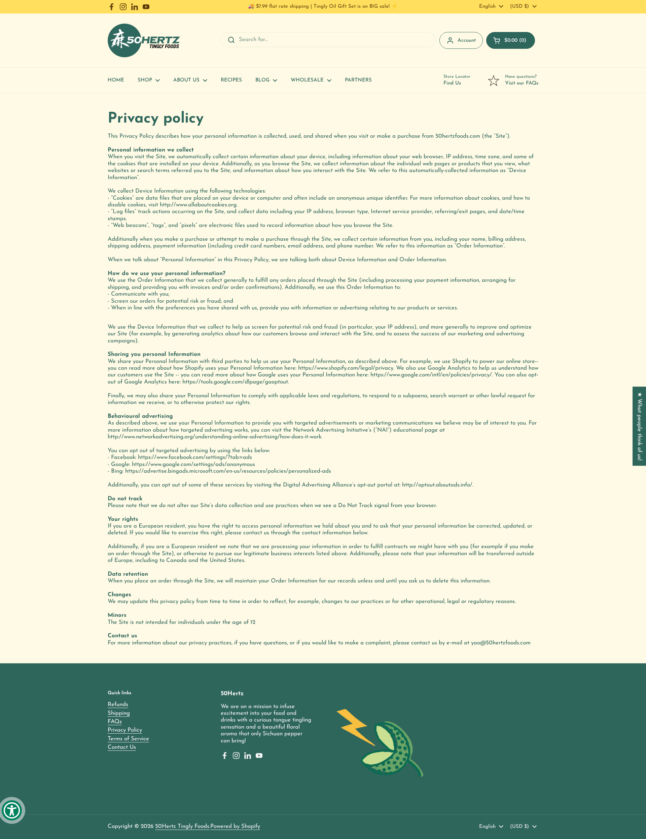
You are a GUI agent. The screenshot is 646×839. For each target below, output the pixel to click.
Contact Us (122, 747)
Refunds (118, 704)
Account (467, 40)
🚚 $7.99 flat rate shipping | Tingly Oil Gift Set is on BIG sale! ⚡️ (323, 6)
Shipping (119, 713)
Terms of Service (128, 739)
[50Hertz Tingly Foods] (144, 40)
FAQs (115, 722)
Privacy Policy (125, 730)
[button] (510, 40)
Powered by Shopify (235, 826)
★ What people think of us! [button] (639, 426)
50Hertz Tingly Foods (182, 826)
